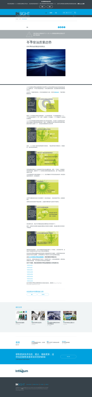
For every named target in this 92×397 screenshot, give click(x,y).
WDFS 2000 (30, 281)
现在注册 (68, 356)
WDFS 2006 (30, 274)
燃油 (27, 27)
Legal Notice (28, 384)
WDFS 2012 (29, 267)
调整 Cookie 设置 (81, 3)
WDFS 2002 (30, 278)
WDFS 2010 (30, 269)
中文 (75, 16)
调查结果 (56, 92)
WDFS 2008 (30, 272)
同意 (42, 6)
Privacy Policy (36, 384)
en (73, 16)
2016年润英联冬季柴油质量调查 (36, 257)
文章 (46, 12)
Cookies (41, 384)
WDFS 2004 (30, 276)
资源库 (51, 12)
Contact (46, 384)
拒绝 (50, 6)
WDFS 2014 (29, 265)
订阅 (56, 12)
